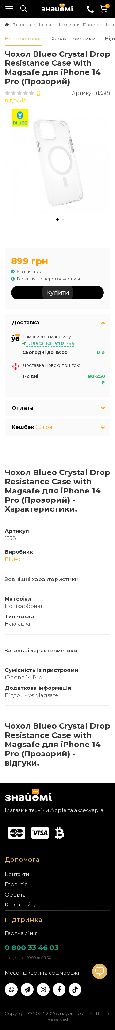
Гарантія (16, 885)
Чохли (44, 24)
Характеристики (73, 39)
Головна (21, 24)
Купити (57, 292)
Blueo (12, 559)
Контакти (17, 874)
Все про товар (23, 39)
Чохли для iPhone (77, 24)
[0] (104, 12)
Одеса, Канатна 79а (50, 343)
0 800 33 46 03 (31, 947)
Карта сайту (20, 905)
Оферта (15, 895)
